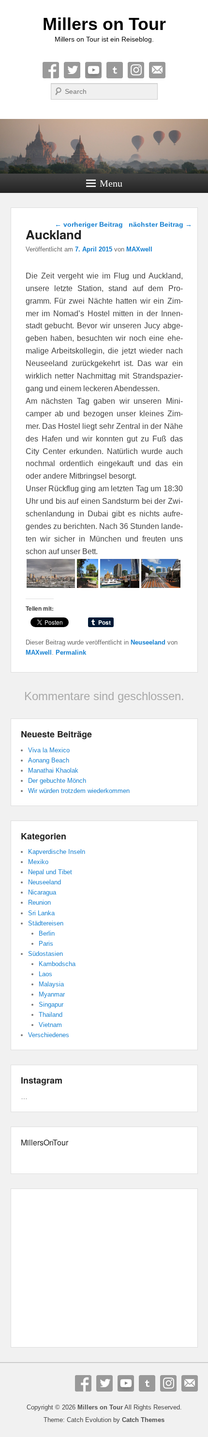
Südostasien (45, 953)
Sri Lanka (41, 913)
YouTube (93, 70)
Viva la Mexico (49, 750)
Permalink (71, 652)
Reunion (39, 902)
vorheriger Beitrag (89, 224)
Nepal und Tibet (50, 872)
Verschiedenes (48, 1035)
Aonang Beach (48, 760)
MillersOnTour (44, 1142)
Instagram (136, 70)
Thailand (50, 1014)
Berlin (47, 933)
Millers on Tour (104, 24)
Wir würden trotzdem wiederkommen (79, 790)
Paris (46, 943)
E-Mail (157, 70)
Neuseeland (148, 642)
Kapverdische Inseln (56, 851)
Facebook (51, 70)
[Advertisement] (104, 1269)
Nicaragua (42, 892)
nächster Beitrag (160, 224)
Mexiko (38, 861)
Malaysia (51, 984)
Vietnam (50, 1024)
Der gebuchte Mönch (57, 780)
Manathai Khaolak (53, 770)
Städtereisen (45, 923)
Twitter (72, 70)
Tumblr (114, 70)
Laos (45, 974)
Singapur (51, 1004)
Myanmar (52, 994)
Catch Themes (143, 1419)
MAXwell (139, 249)
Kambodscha (57, 964)
